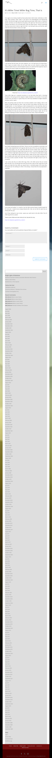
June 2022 (7, 412)
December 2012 (8, 647)
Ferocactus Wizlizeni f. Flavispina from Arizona (15, 289)
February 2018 (8, 519)
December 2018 (8, 500)
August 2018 (8, 508)
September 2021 (9, 431)
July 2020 (7, 460)
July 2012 (7, 657)
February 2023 (8, 395)
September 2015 (9, 580)
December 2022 (8, 399)
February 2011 (8, 693)
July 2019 (7, 485)
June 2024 (7, 361)
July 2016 (7, 559)
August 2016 (8, 557)
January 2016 (8, 571)
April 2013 (7, 638)
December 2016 (8, 548)
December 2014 (8, 596)
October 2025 (8, 328)
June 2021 (7, 437)
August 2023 (8, 382)
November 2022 (8, 401)
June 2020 (7, 462)
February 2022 (8, 420)
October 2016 (8, 552)
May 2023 (7, 389)
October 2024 (8, 353)
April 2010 (7, 714)
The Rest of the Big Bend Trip (12, 291)
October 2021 (8, 428)
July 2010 (7, 708)
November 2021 (8, 426)
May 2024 (7, 363)
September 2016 (9, 554)
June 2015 (7, 586)
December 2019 (8, 475)
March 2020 (8, 468)
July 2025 (7, 334)
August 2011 (8, 680)
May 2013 (7, 636)
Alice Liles (8, 12)
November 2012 (8, 649)
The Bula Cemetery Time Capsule (20, 305)
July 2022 (7, 410)
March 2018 (8, 517)
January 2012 (8, 670)
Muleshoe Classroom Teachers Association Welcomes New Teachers (20, 277)
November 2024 (8, 351)
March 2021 (8, 443)
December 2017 (8, 523)
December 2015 (8, 573)
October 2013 (8, 626)
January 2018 (8, 521)
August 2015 (8, 582)
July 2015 (7, 584)
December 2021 (8, 424)
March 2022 (8, 418)
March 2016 (8, 567)
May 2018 (7, 512)
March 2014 (8, 615)
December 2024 (8, 349)
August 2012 (8, 655)
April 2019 (7, 491)
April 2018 (7, 515)
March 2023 (8, 393)
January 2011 (8, 695)
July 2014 (7, 607)
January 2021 (8, 447)
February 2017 (8, 544)
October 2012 (8, 651)
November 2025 (8, 326)
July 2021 (7, 435)
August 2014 (8, 605)
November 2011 (8, 674)
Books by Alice (25, 747)
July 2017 (7, 533)
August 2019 (8, 483)
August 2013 (8, 630)
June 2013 (7, 634)
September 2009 (9, 729)
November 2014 (8, 599)
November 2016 (8, 550)
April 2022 (7, 416)
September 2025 (9, 330)
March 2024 (8, 368)
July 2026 (7, 311)
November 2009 (8, 724)
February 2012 (8, 668)
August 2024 (8, 357)
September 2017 (9, 529)
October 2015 (8, 578)
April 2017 (7, 540)
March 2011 (8, 691)
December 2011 (8, 672)
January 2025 (8, 347)
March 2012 (8, 666)
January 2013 (8, 645)
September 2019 (9, 481)
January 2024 (8, 372)
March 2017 (8, 542)
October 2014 (8, 601)
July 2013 (7, 632)
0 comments (28, 12)
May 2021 (7, 439)
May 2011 (7, 687)
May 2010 (7, 712)
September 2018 (9, 506)
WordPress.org (8, 741)
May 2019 (7, 489)
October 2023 (8, 378)
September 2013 (9, 628)
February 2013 (8, 643)
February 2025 (8, 344)
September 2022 (9, 405)
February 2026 (8, 319)
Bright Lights (21, 12)
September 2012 (9, 653)
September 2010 (9, 703)
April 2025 (7, 340)
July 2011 (7, 682)
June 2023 (7, 386)
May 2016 (7, 563)
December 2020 (8, 449)
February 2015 (8, 592)
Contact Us (39, 746)
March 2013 (8, 640)
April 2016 (7, 565)
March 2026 (8, 317)
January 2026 (8, 321)
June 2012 (7, 659)
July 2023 (7, 384)
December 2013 (8, 622)
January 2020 (8, 473)
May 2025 (7, 338)
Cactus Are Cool (31, 746)
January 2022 (8, 422)
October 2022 (8, 403)
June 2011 (7, 685)
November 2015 (8, 575)
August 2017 (8, 531)
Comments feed (8, 738)
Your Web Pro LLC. (41, 756)
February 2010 (8, 718)
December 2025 (8, 323)
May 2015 (7, 588)
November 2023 (8, 376)
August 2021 (8, 433)
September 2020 (9, 456)
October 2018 (8, 504)
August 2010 (8, 706)
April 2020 (7, 466)
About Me (15, 746)
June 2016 (7, 561)
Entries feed (8, 736)
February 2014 (8, 617)
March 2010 (8, 716)
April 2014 (7, 613)
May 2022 (7, 414)
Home (10, 746)
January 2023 (8, 397)
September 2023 (9, 380)
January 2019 (8, 498)
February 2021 (8, 445)
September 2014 (9, 603)
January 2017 (8, 546)
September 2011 (9, 678)
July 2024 (7, 359)
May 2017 (7, 538)
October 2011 (8, 676)
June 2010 (7, 710)
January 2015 (8, 594)
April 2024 (7, 365)
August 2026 (8, 309)
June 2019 (7, 487)
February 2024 (8, 370)
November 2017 (8, 525)
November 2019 (8, 477)
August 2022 (8, 407)
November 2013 (8, 624)
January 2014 (8, 619)
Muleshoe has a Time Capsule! (12, 281)
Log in (6, 734)
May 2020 (7, 464)
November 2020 (8, 452)
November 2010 (8, 699)
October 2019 (8, 479)
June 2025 (7, 336)
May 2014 (7, 611)
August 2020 (8, 458)
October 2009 (8, 727)
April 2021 (7, 441)
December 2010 (8, 697)
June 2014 (7, 609)
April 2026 (7, 315)
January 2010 (8, 720)
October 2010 (8, 701)
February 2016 (8, 569)
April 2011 (7, 689)
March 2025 (8, 342)
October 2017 (8, 527)
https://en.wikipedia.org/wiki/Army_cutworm (28, 92)
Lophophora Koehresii (10, 287)
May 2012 (7, 661)
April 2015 (7, 590)
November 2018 (8, 502)
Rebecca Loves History (10, 279)
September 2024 (9, 355)
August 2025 (8, 332)
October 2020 (8, 454)
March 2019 (8, 494)
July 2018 (7, 510)
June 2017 (7, 536)
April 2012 (7, 664)
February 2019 (8, 496)
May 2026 (7, 313)
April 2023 (7, 391)
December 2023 (8, 374)
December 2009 (8, 722)
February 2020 (8, 470)
